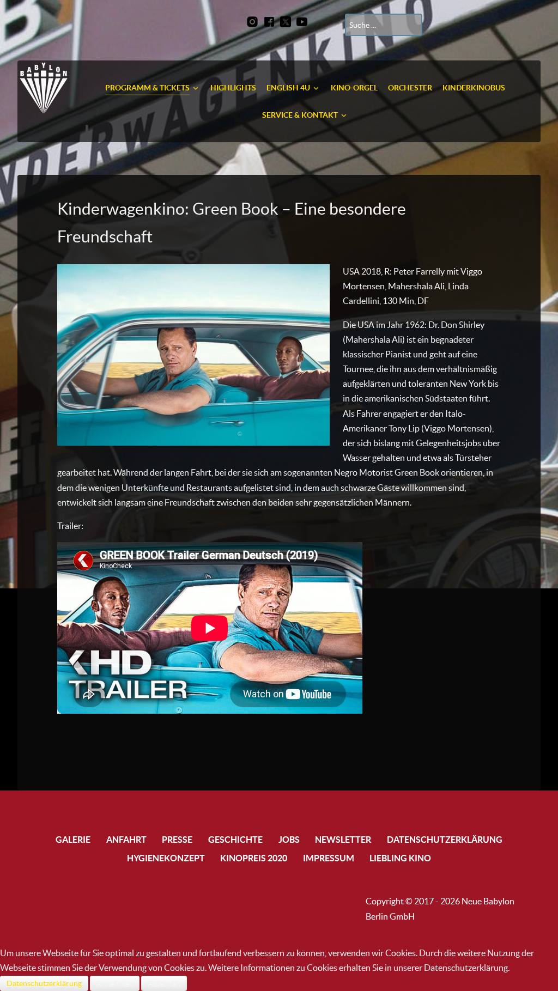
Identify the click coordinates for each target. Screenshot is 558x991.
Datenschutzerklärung (44, 983)
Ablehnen (164, 983)
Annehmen (114, 983)
